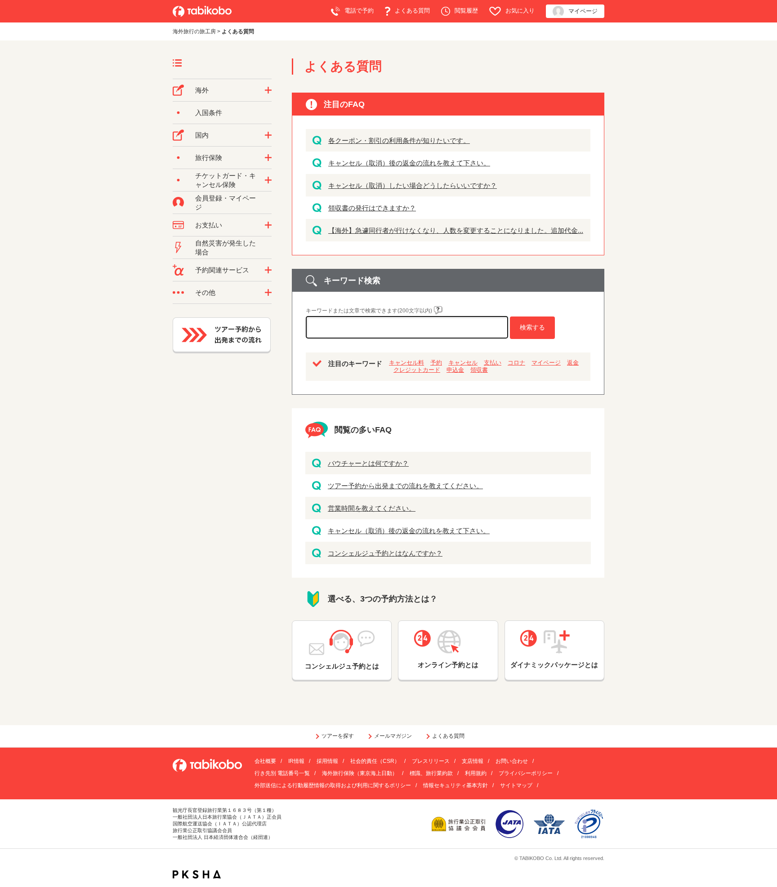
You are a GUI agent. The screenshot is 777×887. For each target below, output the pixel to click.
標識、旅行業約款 (431, 773)
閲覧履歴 (466, 10)
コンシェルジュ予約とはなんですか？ (385, 553)
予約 (436, 362)
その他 (205, 292)
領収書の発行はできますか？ (372, 208)
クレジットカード (416, 369)
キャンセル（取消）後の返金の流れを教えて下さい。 (409, 163)
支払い (492, 362)
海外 (202, 90)
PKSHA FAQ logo (197, 874)
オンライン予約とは (448, 665)
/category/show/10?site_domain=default (268, 158)
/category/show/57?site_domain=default (268, 135)
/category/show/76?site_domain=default (268, 90)
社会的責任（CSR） (375, 761)
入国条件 (208, 112)
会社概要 (265, 761)
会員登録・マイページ (225, 202)
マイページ (583, 11)
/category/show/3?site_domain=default (268, 292)
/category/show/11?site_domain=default (268, 270)
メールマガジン (393, 736)
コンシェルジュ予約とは (342, 666)
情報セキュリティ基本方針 (455, 785)
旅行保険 (208, 157)
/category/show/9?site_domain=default (268, 225)
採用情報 (327, 761)
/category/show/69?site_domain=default (268, 180)
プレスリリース (431, 761)
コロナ (516, 362)
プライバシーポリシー (526, 773)
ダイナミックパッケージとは (554, 665)
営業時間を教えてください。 (371, 508)
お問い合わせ (512, 761)
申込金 (455, 369)
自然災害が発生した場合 (225, 247)
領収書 (479, 369)
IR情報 (296, 761)
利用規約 (476, 773)
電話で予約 (359, 10)
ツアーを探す (338, 736)
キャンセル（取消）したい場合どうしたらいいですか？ (412, 185)
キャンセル (463, 362)
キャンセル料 (406, 362)
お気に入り (520, 10)
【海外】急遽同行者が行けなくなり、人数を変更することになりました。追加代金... (455, 230)
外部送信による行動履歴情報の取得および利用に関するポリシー (333, 785)
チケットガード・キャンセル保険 (225, 180)
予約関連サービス (222, 270)
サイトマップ (516, 785)
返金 (573, 362)
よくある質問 (412, 10)
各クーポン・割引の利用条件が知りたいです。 (399, 140)
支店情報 (472, 761)
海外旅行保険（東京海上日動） (359, 773)
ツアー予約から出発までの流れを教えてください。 (405, 486)
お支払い (208, 225)
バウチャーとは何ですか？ (368, 463)
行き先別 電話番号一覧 (282, 773)
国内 (202, 135)
